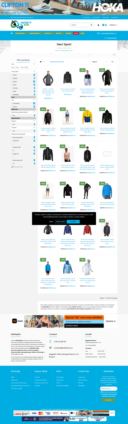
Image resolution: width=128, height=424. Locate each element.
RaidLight (16, 95)
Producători (60, 377)
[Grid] (40, 62)
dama (15, 107)
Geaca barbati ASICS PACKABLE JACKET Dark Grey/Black (87, 204)
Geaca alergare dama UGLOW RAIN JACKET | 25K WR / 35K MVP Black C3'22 (87, 167)
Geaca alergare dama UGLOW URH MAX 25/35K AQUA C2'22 (48, 204)
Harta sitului (59, 380)
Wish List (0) (96, 17)
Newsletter (81, 386)
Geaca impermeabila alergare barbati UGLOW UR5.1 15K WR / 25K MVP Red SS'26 (87, 242)
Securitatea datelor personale (20, 386)
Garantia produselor (41, 380)
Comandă (114, 17)
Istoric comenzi (82, 380)
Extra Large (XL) (17, 160)
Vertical (15, 88)
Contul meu (86, 17)
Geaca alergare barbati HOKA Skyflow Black (67, 90)
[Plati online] (41, 416)
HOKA (15, 75)
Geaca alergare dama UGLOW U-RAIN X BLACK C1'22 (107, 167)
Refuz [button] (51, 221)
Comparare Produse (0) (57, 62)
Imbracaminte (64, 51)
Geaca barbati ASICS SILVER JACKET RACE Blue (107, 203)
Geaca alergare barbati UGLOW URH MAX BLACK (107, 129)
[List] (43, 62)
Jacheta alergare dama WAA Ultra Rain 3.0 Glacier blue (68, 281)
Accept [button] (73, 221)
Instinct (15, 78)
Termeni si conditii (16, 388)
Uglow (15, 82)
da (14, 116)
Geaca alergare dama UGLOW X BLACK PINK (68, 203)
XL (13, 163)
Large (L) (15, 154)
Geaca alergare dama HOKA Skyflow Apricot (68, 166)
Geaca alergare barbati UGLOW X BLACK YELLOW (48, 166)
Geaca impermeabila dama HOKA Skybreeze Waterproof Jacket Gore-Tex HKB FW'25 (48, 281)
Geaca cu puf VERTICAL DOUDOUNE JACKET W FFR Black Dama (48, 241)
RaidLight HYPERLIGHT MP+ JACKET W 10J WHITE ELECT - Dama (87, 281)
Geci (71, 51)
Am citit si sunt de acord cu (108, 394)
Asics (14, 85)
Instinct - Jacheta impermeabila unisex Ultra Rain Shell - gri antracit (48, 92)
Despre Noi (14, 380)
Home (57, 51)
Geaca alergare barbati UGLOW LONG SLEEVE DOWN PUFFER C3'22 (87, 91)
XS (14, 124)
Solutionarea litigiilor (62, 386)
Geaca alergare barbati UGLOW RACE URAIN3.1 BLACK (107, 91)
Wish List (80, 383)
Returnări (37, 386)
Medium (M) (17, 147)
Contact (37, 377)
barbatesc (16, 103)
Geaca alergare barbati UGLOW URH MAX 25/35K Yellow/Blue (87, 130)
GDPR (12, 377)
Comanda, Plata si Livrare (19, 383)
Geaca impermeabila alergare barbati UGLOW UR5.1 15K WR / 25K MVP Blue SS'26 (67, 242)
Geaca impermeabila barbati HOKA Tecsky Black (107, 241)
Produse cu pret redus (41, 383)
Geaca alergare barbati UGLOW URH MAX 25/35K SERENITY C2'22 (67, 130)
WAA (14, 91)
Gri (14, 131)
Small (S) (16, 141)
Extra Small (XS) (18, 137)
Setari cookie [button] (60, 221)
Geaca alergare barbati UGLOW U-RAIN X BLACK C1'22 (48, 130)
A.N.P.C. (58, 383)
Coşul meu (105, 17)
